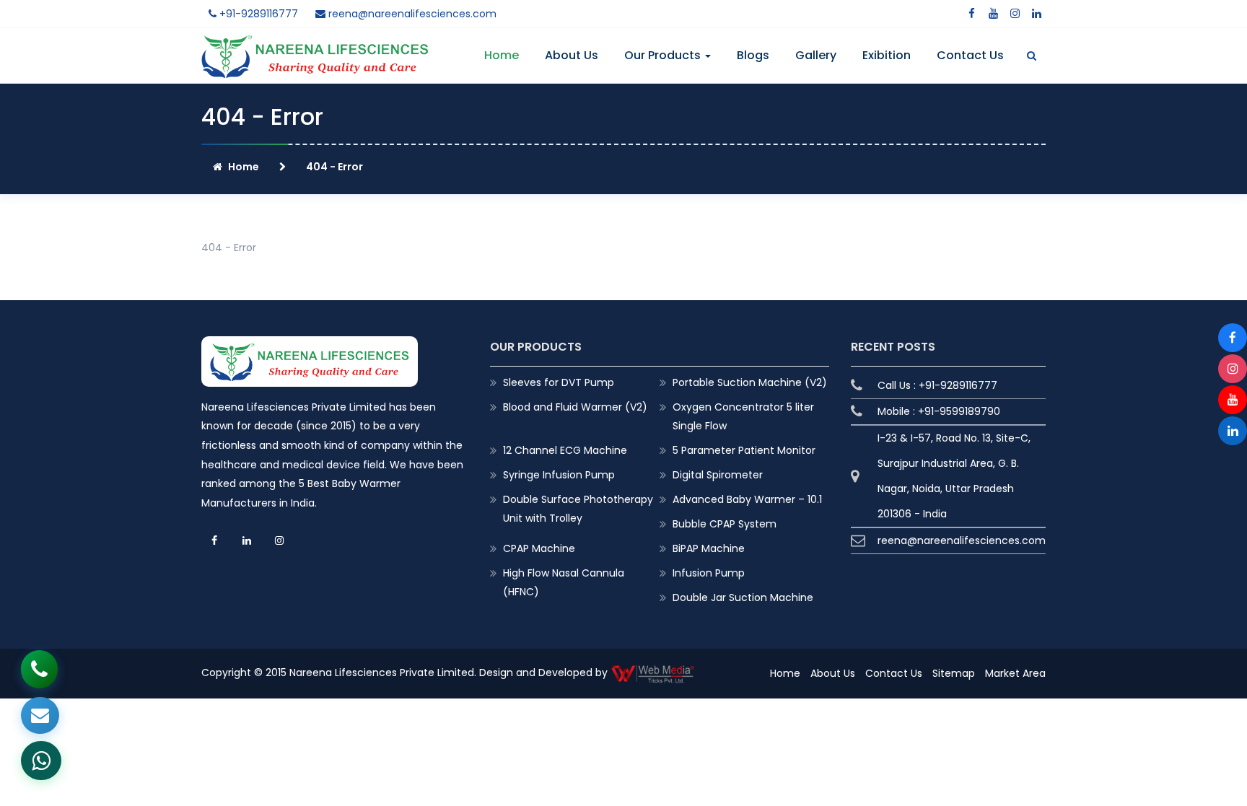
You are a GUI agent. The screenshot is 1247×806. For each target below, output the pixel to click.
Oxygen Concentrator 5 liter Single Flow (743, 416)
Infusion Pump (709, 573)
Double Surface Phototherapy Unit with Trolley (578, 508)
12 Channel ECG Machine (565, 450)
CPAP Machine (539, 548)
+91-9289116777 (257, 13)
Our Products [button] (664, 55)
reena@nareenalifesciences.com (410, 13)
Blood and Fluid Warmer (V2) (575, 407)
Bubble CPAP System (724, 524)
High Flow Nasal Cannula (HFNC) (563, 582)
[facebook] (971, 13)
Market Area (1015, 673)
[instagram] (1014, 13)
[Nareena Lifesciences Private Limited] (315, 43)
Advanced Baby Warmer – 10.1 (747, 499)
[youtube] (993, 13)
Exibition (886, 55)
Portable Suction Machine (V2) (750, 382)
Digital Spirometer (718, 475)
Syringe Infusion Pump (559, 475)
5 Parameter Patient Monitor (744, 450)
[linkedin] (1036, 13)
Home (501, 55)
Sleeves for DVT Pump (558, 382)
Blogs (753, 55)
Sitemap (953, 673)
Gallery (815, 55)
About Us (571, 55)
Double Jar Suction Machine (743, 597)
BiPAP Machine (709, 548)
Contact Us (970, 55)
